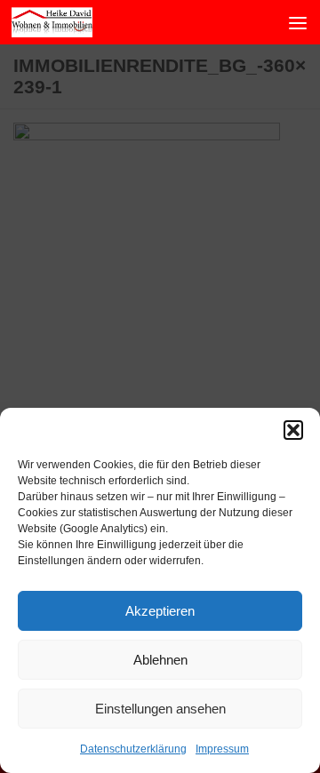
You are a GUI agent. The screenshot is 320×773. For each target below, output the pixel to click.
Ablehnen (160, 659)
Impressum (222, 749)
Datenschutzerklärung (133, 749)
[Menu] (298, 22)
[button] (293, 430)
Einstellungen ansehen (160, 708)
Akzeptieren (160, 610)
